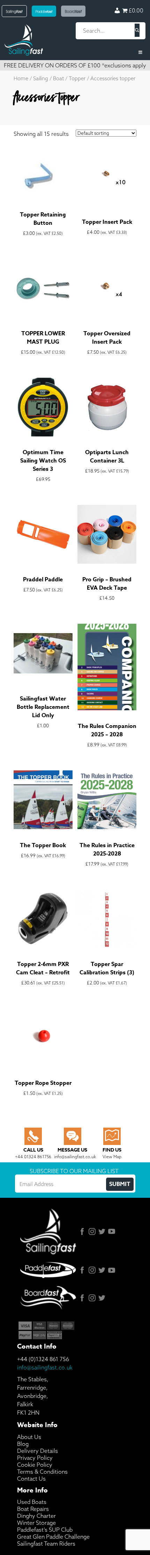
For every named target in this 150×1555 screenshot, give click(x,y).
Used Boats (31, 1501)
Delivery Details (37, 1450)
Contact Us (31, 1478)
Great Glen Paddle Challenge (53, 1536)
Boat (58, 78)
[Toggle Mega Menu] (75, 52)
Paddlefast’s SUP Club (45, 1529)
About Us (29, 1436)
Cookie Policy (34, 1464)
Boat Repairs (33, 1508)
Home (21, 78)
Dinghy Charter (36, 1515)
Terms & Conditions (42, 1471)
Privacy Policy (35, 1457)
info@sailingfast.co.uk (45, 1367)
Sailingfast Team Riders (46, 1543)
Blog (23, 1443)
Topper (77, 78)
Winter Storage (36, 1522)
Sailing (40, 78)
